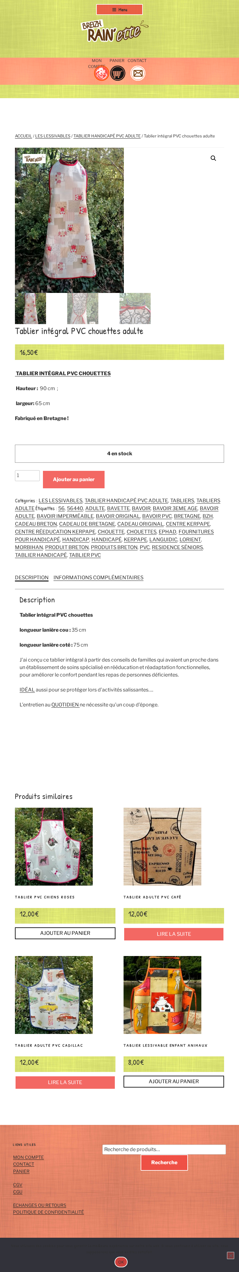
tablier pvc (85, 555)
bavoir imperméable (65, 516)
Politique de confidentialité (48, 1212)
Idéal (27, 690)
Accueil (23, 135)
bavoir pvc (157, 516)
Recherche (164, 1162)
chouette (111, 532)
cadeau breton (36, 524)
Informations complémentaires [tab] (98, 578)
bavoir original (118, 516)
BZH (208, 516)
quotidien (65, 705)
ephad (167, 532)
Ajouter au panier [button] (65, 933)
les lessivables (52, 135)
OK (121, 1262)
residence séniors (177, 547)
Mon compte (28, 1157)
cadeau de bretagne (87, 524)
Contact (23, 1164)
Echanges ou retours (39, 1205)
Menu (123, 9)
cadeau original (140, 524)
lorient (190, 540)
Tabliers (182, 501)
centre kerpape (188, 524)
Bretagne (187, 516)
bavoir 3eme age (175, 508)
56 (61, 508)
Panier (21, 1171)
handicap (75, 540)
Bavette (118, 508)
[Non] (230, 1255)
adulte (95, 508)
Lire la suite (174, 934)
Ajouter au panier (74, 479)
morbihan (29, 547)
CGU (17, 1191)
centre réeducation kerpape (55, 532)
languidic (163, 540)
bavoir (141, 508)
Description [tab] (32, 578)
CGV (17, 1184)
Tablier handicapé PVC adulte (107, 135)
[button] (213, 158)
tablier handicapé (41, 555)
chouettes (142, 532)
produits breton (114, 547)
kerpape (135, 540)
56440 (75, 508)
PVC (145, 547)
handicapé (106, 540)
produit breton (67, 547)
